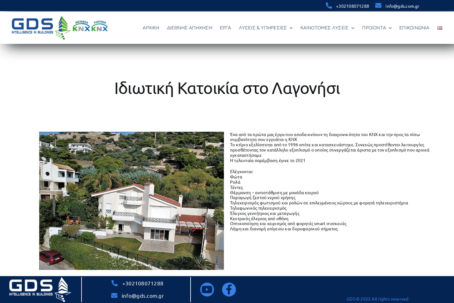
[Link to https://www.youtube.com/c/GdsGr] (207, 290)
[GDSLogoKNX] (60, 16)
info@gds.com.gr (402, 6)
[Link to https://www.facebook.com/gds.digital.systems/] (229, 290)
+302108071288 (352, 6)
